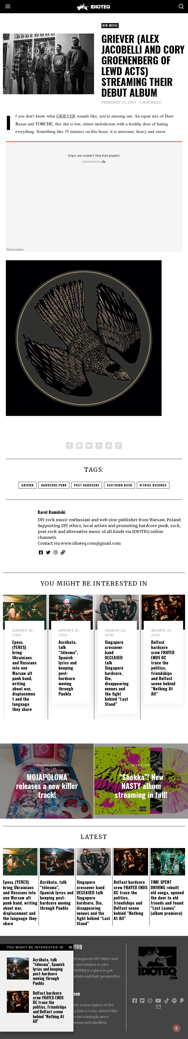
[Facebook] (69, 445)
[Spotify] (174, 1001)
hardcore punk (54, 485)
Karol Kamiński (51, 512)
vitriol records (153, 485)
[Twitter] (89, 445)
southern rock (119, 485)
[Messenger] (79, 445)
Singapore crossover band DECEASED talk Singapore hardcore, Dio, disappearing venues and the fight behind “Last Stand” (117, 673)
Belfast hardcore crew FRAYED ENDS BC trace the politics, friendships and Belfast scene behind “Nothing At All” (49, 1007)
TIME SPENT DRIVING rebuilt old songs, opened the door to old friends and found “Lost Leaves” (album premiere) (167, 897)
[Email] (118, 445)
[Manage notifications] (176, 1028)
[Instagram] (55, 552)
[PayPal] (182, 1001)
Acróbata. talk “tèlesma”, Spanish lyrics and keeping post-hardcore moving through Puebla (48, 971)
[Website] (62, 552)
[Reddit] (108, 445)
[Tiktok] (166, 1001)
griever (27, 485)
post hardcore (86, 485)
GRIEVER (65, 116)
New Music (110, 25)
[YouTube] (158, 1001)
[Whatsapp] (98, 445)
